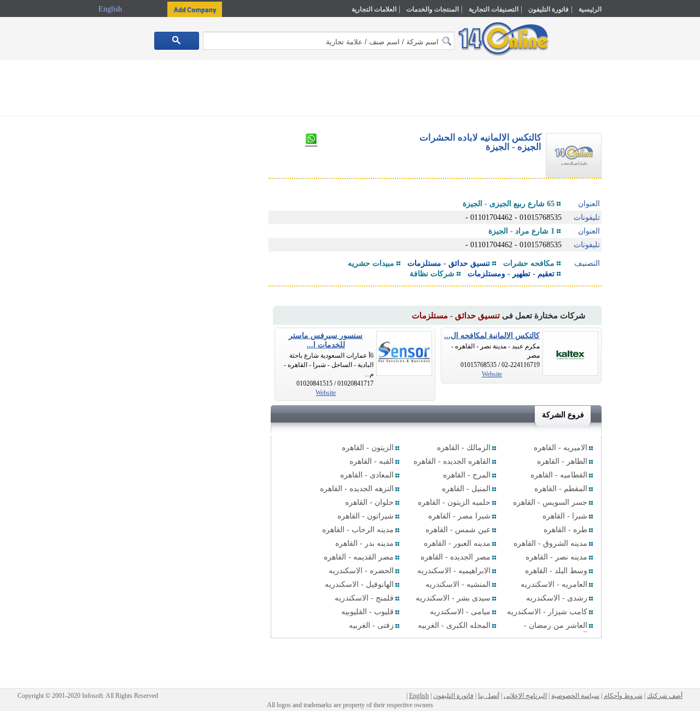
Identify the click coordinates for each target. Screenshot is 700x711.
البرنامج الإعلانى (525, 696)
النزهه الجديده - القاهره (357, 489)
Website (492, 374)
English (111, 9)
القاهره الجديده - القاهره (452, 461)
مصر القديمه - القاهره (359, 557)
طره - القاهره (565, 530)
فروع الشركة (563, 415)
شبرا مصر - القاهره (459, 516)
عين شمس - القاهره (458, 530)
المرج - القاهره (467, 475)
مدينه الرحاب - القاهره (358, 530)
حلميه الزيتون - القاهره (454, 502)
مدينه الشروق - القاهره (550, 543)
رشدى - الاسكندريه (556, 598)
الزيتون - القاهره (368, 448)
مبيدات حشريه (371, 263)
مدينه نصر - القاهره (556, 557)
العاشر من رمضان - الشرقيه (555, 630)
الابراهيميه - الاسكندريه (454, 571)
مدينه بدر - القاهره (364, 543)
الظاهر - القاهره (562, 461)
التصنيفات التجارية (493, 9)
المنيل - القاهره (466, 489)
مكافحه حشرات (529, 263)
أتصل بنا (488, 696)
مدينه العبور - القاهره (457, 543)
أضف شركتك (664, 696)
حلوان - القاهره (369, 502)
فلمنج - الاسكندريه (364, 598)
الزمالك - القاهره (464, 448)
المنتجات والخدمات (432, 9)
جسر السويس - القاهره (550, 502)
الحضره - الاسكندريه (361, 571)
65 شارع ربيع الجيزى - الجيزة (509, 204)
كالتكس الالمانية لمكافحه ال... (492, 335)
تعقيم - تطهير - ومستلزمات (511, 274)
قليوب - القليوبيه (367, 612)
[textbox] (328, 41)
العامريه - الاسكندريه (554, 584)
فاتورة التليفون (548, 9)
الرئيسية (590, 9)
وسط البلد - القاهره (556, 571)
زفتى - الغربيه (371, 625)
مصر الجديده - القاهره (456, 557)
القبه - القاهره (371, 461)
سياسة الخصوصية (575, 696)
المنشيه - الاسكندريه (458, 584)
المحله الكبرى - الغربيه (454, 625)
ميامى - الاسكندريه (460, 612)
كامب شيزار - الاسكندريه (547, 612)
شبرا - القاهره (564, 516)
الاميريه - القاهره (560, 448)
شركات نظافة (432, 274)
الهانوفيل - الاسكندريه (359, 584)
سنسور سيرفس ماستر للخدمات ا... (326, 340)
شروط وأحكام (623, 696)
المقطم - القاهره (560, 489)
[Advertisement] (649, 233)
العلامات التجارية (374, 9)
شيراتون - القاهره (365, 516)
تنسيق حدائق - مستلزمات (448, 263)
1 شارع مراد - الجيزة (521, 231)
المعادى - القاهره (367, 475)
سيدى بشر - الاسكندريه (453, 598)
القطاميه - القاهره (558, 475)
